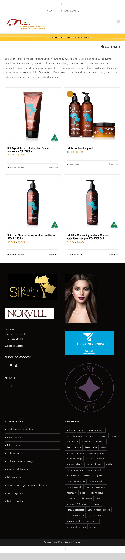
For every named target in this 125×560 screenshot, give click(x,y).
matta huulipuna (75, 470)
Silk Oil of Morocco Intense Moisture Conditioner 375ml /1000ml (31, 236)
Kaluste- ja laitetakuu (17, 469)
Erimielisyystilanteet (17, 493)
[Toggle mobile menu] (118, 21)
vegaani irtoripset (75, 509)
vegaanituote (91, 521)
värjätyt (93, 526)
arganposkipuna (74, 435)
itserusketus (91, 447)
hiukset (103, 435)
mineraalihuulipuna (92, 475)
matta (109, 464)
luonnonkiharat (94, 464)
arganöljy (91, 435)
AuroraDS (77, 542)
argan (81, 430)
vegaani (96, 504)
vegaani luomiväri (75, 515)
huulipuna (87, 441)
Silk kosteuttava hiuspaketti (80, 148)
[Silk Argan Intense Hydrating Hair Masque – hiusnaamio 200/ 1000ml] (33, 115)
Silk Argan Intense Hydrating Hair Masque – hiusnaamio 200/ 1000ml (29, 149)
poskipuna (72, 498)
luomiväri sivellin (75, 464)
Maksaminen (13, 453)
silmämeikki (86, 498)
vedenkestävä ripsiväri (78, 504)
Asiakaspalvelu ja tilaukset (20, 429)
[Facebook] (6, 365)
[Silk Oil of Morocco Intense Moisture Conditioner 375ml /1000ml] (33, 202)
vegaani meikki (74, 521)
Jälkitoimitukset (15, 477)
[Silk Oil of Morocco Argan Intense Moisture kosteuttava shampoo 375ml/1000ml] (92, 202)
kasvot (104, 447)
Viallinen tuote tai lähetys (20, 461)
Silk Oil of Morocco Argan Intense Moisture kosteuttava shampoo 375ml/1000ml (88, 236)
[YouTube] (11, 365)
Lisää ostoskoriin (74, 164)
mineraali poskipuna (95, 487)
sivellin (99, 498)
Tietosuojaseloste (16, 501)
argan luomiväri (96, 430)
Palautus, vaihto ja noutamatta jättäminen (28, 485)
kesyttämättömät (97, 452)
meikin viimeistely (95, 470)
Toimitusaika (13, 445)
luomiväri (100, 458)
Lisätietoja (54, 167)
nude (82, 492)
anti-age (71, 430)
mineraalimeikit (96, 481)
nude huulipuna (97, 492)
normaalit (71, 492)
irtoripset (100, 441)
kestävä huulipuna (75, 452)
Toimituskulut (14, 437)
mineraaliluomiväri (76, 481)
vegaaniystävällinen (76, 526)
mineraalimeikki (74, 487)
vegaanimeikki (95, 515)
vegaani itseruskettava (99, 509)
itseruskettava (74, 447)
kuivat (89, 458)
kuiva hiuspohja (74, 458)
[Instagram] (16, 365)
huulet (114, 435)
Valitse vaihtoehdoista (16, 167)
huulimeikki (72, 441)
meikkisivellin (73, 475)
